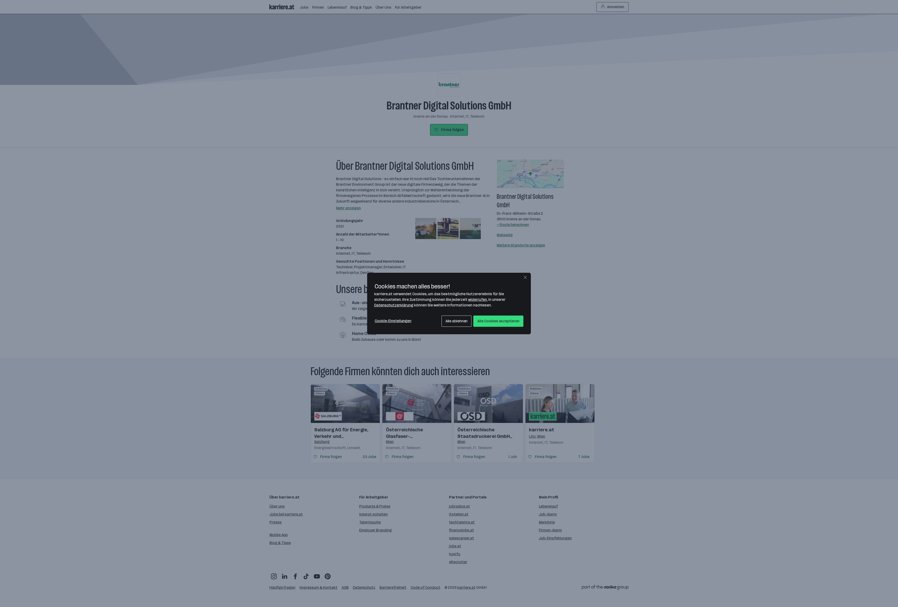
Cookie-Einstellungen (393, 321)
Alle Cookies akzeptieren (498, 321)
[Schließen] (525, 277)
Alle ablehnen (456, 321)
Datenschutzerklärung (393, 305)
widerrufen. (478, 299)
